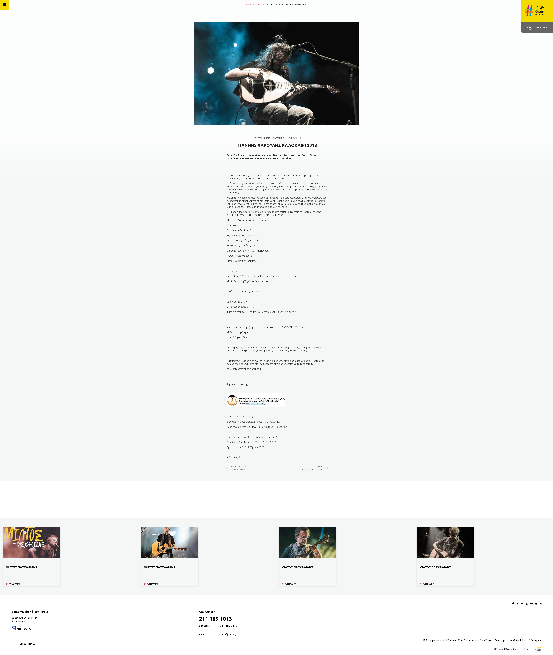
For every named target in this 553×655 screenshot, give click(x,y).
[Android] (540, 603)
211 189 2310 (228, 625)
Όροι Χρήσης (486, 640)
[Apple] (536, 603)
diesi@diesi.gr (229, 634)
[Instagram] (526, 603)
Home (248, 4)
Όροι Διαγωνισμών (468, 640)
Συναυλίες (260, 4)
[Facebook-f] (513, 603)
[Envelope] (531, 603)
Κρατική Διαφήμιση (531, 640)
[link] (539, 649)
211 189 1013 (215, 619)
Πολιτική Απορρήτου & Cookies (439, 640)
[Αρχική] (537, 11)
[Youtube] (522, 603)
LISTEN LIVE (540, 27)
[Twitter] (517, 603)
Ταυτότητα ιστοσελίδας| (508, 640)
